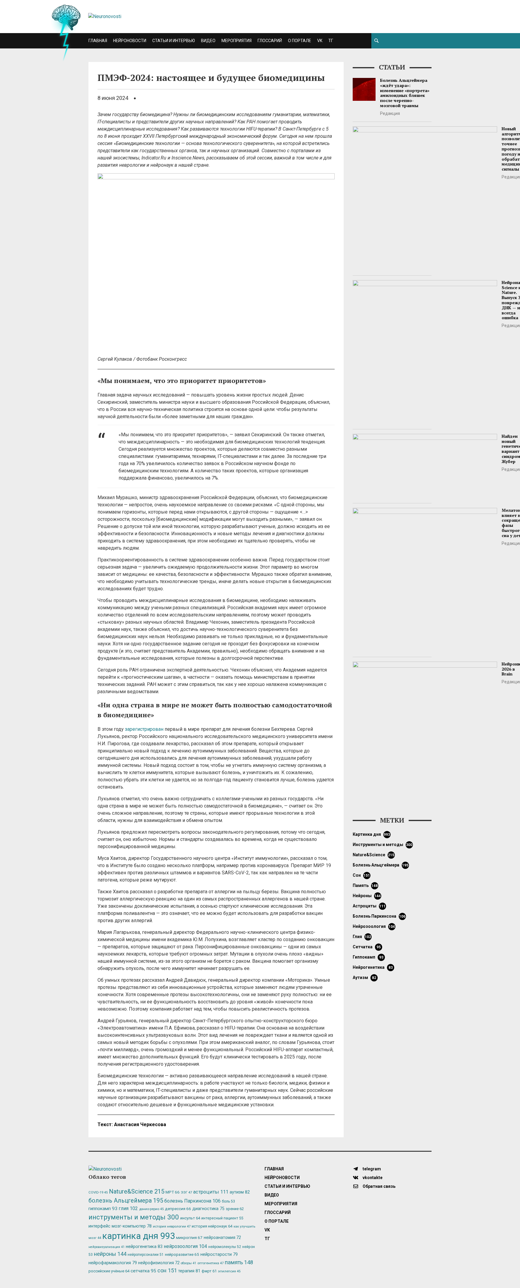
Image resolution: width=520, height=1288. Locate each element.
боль (228, 1201)
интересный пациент (222, 1218)
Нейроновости (129, 40)
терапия (189, 1271)
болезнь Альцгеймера (381, 865)
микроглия (189, 1237)
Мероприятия (236, 40)
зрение (235, 1208)
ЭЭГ (186, 1192)
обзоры (188, 1263)
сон (361, 875)
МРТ (173, 1192)
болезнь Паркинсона (379, 916)
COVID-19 (98, 1192)
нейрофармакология (112, 1262)
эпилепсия (229, 1271)
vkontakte (372, 1177)
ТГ (330, 40)
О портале (299, 40)
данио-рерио (151, 1209)
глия (362, 936)
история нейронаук (212, 1226)
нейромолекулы (224, 1247)
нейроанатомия (222, 1237)
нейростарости (219, 1254)
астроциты (369, 905)
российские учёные (108, 1271)
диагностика (208, 1208)
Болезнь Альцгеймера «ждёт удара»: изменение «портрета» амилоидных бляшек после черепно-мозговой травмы (404, 92)
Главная (97, 40)
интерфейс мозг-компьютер (120, 1226)
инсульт (190, 1218)
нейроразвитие (182, 1254)
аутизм (364, 977)
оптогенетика (210, 1263)
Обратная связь (378, 1186)
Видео (208, 40)
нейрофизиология (159, 1262)
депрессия (178, 1208)
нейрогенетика (373, 967)
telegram (371, 1168)
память (365, 885)
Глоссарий (270, 40)
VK (319, 40)
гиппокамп (368, 957)
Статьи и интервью (173, 40)
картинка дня (371, 834)
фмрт (209, 1271)
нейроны (367, 895)
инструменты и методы (383, 844)
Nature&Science (374, 854)
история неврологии (171, 1226)
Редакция (390, 113)
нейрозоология (374, 926)
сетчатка (367, 946)
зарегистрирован (144, 729)
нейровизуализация (106, 1247)
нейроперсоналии (146, 1254)
